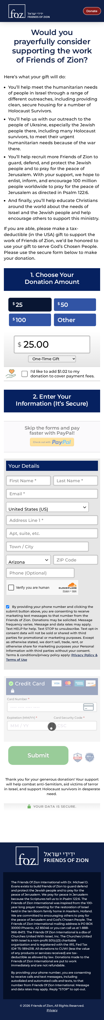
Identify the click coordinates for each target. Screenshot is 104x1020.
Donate (91, 11)
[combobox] (47, 507)
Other (66, 319)
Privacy (52, 1010)
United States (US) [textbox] (28, 509)
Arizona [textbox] (16, 562)
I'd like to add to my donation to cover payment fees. (62, 373)
